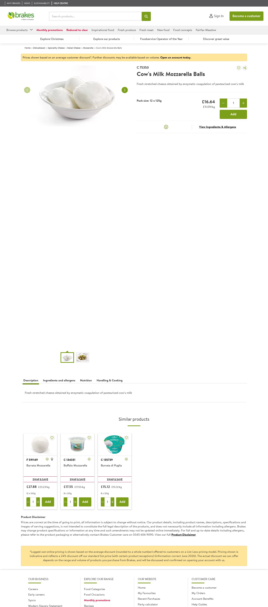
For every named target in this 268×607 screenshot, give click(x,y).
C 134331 (69, 460)
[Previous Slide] (27, 90)
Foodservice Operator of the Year (161, 39)
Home (27, 47)
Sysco (32, 600)
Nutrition (86, 380)
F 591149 (32, 460)
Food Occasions (94, 594)
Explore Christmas (52, 39)
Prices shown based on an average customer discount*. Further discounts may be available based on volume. (107, 57)
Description (30, 380)
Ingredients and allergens (59, 380)
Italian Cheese (73, 47)
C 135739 (107, 460)
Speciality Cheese (56, 47)
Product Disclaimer (183, 535)
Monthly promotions (97, 600)
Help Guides (199, 604)
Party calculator (148, 604)
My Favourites (147, 593)
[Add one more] (243, 103)
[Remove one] (223, 103)
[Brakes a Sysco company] (21, 16)
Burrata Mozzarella (38, 465)
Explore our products (106, 39)
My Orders (198, 593)
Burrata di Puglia (111, 465)
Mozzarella (88, 47)
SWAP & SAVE (40, 479)
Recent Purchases (149, 599)
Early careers (36, 594)
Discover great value (216, 39)
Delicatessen (39, 47)
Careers (33, 589)
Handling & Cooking (110, 380)
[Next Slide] (124, 90)
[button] (146, 16)
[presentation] (134, 394)
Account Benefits (202, 599)
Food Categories (94, 589)
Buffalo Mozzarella (75, 465)
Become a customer (246, 16)
